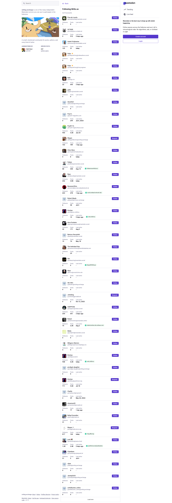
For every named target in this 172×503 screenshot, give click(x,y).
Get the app (35, 498)
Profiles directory (45, 494)
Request (114, 138)
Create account (141, 36)
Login (141, 41)
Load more (90, 499)
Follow (115, 18)
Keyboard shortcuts (45, 498)
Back (66, 3)
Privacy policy (55, 494)
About (34, 494)
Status (38, 494)
